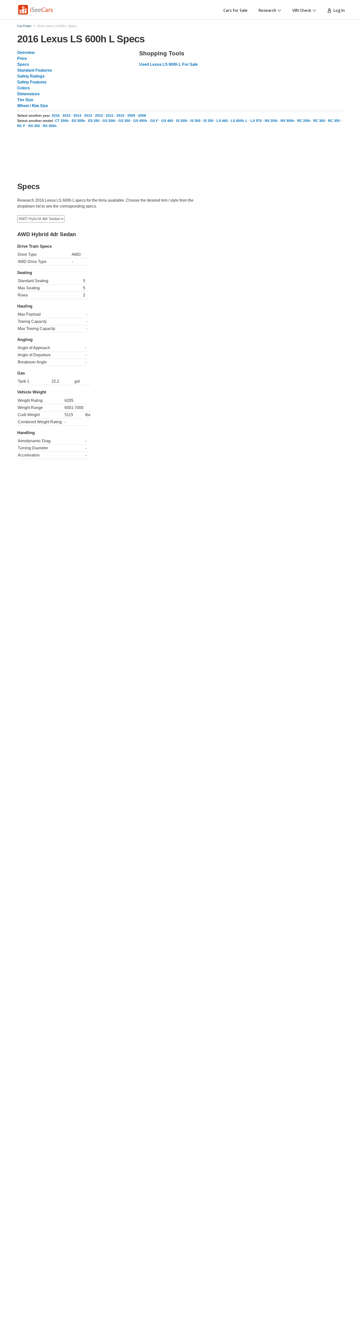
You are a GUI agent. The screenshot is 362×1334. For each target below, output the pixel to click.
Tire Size (25, 100)
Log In (338, 10)
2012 (99, 115)
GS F (154, 121)
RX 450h (50, 126)
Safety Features (32, 82)
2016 (56, 115)
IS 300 (195, 121)
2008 (142, 115)
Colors (23, 88)
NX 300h (287, 121)
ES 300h (78, 121)
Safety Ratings (31, 76)
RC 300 (319, 121)
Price (22, 58)
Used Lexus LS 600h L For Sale (168, 64)
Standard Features (34, 70)
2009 (131, 115)
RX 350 (34, 126)
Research (267, 10)
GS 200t (108, 121)
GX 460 (167, 121)
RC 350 (334, 121)
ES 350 (93, 121)
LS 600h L (239, 121)
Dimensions (28, 94)
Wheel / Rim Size (32, 106)
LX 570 (256, 121)
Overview (25, 52)
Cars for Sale (235, 10)
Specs (23, 64)
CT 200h (62, 121)
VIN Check (301, 10)
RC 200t (303, 121)
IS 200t (181, 121)
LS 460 (222, 121)
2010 (120, 115)
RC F (21, 126)
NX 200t (271, 121)
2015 (66, 115)
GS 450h (140, 121)
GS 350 (124, 121)
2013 (88, 115)
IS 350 (208, 121)
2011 (110, 115)
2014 (77, 115)
